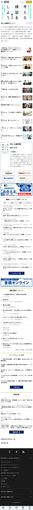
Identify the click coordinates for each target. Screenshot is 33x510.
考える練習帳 (15, 144)
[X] (9, 452)
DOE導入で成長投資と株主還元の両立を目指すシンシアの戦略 (16, 365)
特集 (23, 509)
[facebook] (16, 452)
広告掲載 (3, 481)
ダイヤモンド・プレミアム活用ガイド (10, 467)
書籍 (30, 509)
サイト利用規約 (4, 470)
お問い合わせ (4, 484)
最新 (5, 203)
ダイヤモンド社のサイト (7, 491)
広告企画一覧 (4, 443)
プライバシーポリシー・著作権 (8, 475)
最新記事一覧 (16, 432)
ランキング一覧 (16, 273)
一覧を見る (16, 387)
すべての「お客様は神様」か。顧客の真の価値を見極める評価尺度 (16, 381)
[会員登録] (29, 2)
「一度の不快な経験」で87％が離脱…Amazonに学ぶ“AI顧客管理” (16, 360)
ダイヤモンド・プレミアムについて (9, 464)
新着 (3, 509)
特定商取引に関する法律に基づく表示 (10, 473)
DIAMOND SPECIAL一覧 (8, 439)
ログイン (22, 2)
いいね (28, 203)
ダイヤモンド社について (7, 497)
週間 (20, 203)
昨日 (12, 203)
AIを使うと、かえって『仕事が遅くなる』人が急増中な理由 (16, 370)
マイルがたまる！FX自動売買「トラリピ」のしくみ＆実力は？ (16, 376)
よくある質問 (4, 478)
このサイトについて (5, 462)
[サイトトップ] (6, 2)
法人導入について (5, 486)
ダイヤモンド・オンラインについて (10, 458)
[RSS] (23, 452)
